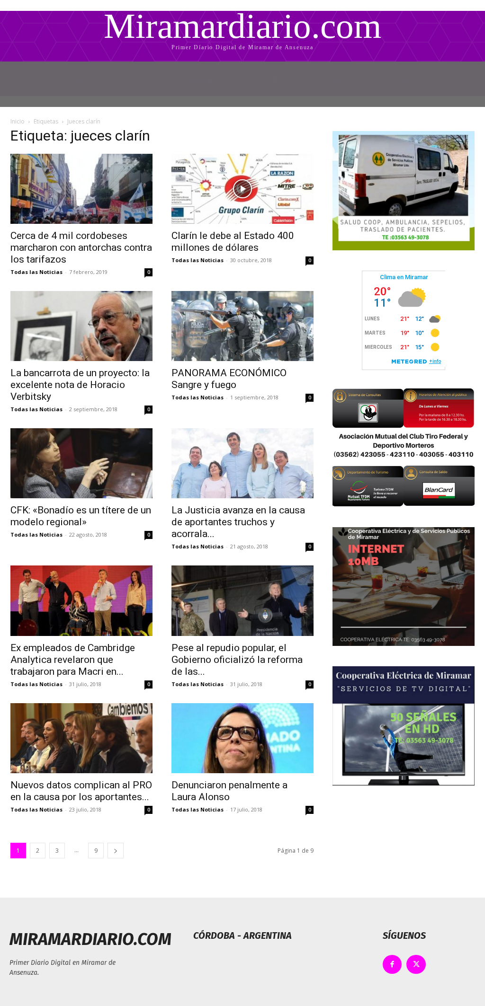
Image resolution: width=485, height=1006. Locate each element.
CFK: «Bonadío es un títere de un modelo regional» (80, 516)
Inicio (17, 121)
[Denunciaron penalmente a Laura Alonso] (242, 738)
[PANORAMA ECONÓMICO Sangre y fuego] (242, 326)
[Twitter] (416, 964)
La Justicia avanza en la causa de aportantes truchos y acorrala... (238, 521)
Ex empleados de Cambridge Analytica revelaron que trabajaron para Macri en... (72, 659)
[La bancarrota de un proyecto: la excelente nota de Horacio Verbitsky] (81, 326)
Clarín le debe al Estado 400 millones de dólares (232, 241)
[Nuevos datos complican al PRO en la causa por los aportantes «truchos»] (81, 738)
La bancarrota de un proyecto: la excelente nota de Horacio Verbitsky (80, 384)
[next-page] (116, 850)
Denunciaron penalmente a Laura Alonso (229, 791)
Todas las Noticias (36, 271)
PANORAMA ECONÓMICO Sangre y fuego (229, 378)
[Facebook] (392, 964)
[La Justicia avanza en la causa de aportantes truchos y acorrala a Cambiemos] (242, 463)
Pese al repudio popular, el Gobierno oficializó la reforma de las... (237, 659)
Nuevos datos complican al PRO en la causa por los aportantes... (81, 791)
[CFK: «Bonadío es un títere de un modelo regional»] (81, 463)
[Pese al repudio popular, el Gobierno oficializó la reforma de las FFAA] (242, 600)
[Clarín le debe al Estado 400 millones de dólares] (242, 189)
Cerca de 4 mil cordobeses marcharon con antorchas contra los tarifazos (81, 247)
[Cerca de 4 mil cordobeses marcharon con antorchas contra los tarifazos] (81, 189)
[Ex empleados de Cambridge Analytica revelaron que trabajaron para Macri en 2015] (81, 600)
